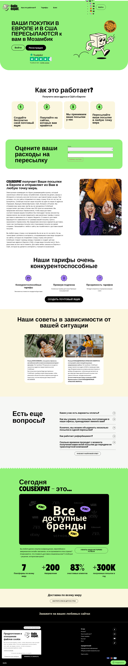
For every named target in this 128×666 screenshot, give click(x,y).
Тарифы (44, 7)
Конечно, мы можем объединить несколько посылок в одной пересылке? (84, 428)
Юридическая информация (89, 648)
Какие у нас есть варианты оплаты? (79, 412)
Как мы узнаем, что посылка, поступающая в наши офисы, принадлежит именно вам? (84, 420)
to (68, 152)
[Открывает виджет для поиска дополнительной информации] (118, 662)
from (69, 146)
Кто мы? (83, 631)
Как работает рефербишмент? (76, 435)
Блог (55, 7)
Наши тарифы (85, 636)
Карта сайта (84, 654)
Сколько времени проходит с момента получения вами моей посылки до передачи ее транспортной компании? (86, 444)
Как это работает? (28, 7)
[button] (88, 413)
